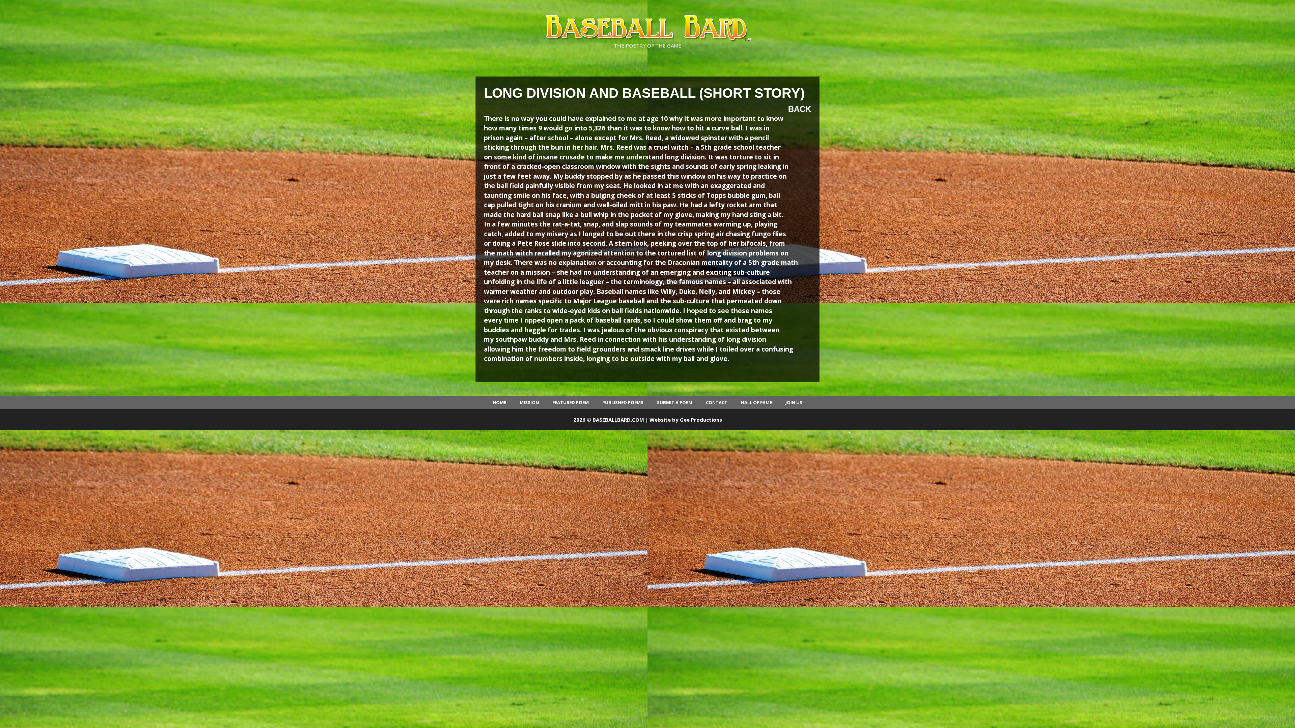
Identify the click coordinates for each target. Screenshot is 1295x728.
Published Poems (622, 402)
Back (799, 109)
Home (499, 402)
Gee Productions (701, 419)
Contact (716, 402)
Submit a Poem (674, 402)
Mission (529, 402)
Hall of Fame (756, 402)
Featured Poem (570, 402)
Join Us (793, 402)
